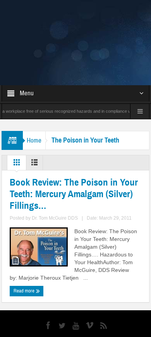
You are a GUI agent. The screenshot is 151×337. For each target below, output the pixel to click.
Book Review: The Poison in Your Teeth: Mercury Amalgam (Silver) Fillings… (74, 152)
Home (34, 99)
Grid (16, 123)
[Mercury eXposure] (75, 21)
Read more (25, 249)
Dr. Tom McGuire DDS (55, 176)
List (34, 123)
